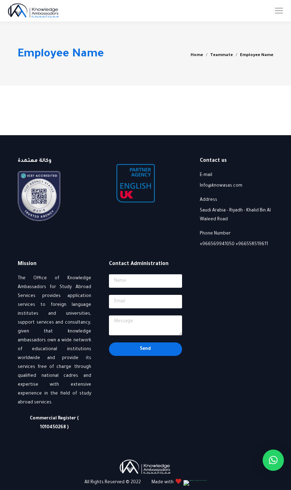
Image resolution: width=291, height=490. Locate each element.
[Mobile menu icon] (279, 11)
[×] (273, 460)
